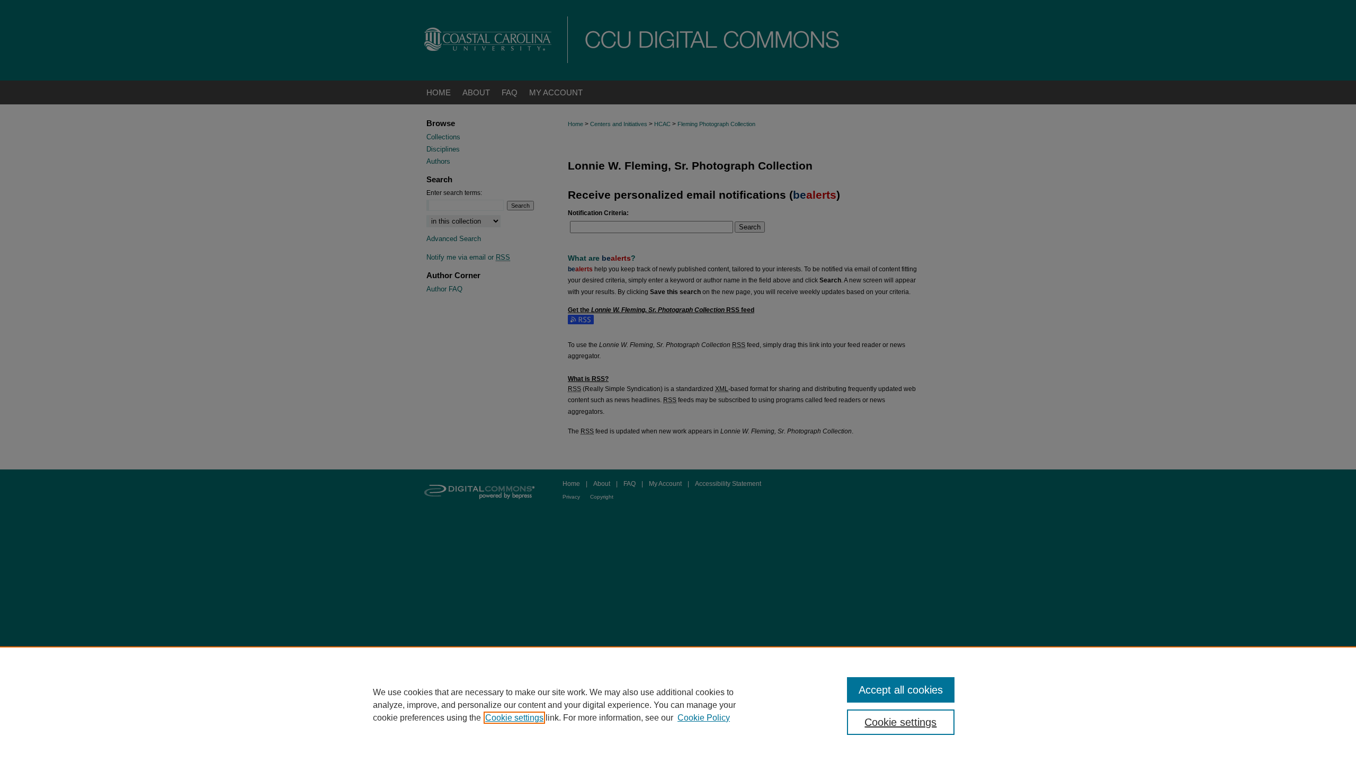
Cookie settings (514, 717)
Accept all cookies (901, 690)
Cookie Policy (703, 717)
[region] (678, 704)
